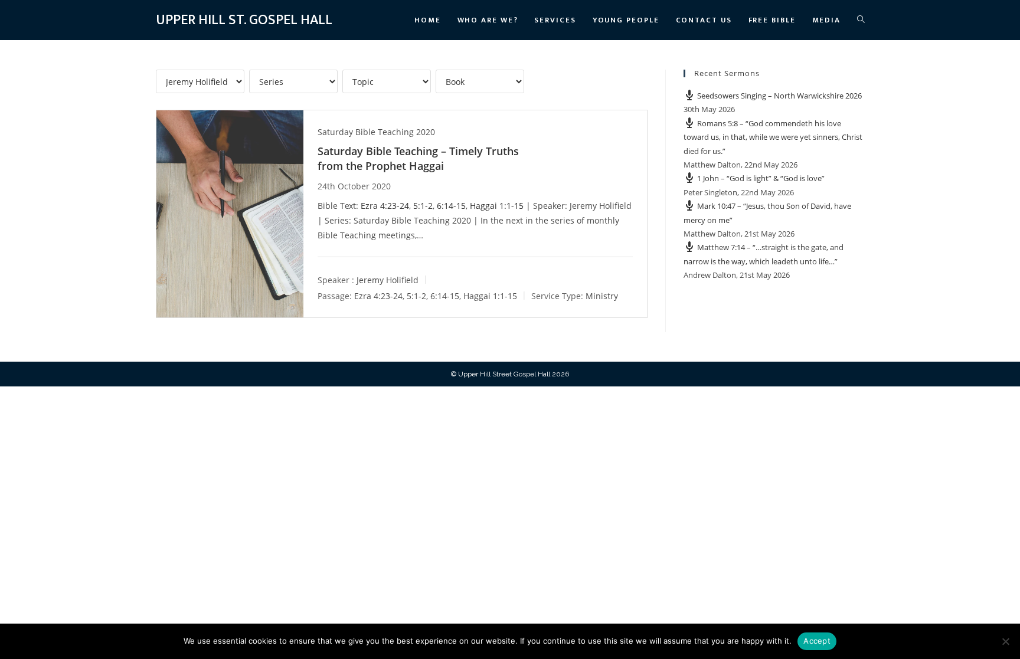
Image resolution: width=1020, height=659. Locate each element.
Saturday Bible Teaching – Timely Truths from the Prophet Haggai (418, 158)
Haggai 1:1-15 (497, 205)
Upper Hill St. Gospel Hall (244, 20)
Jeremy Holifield (388, 280)
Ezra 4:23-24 (385, 205)
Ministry (602, 295)
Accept (817, 640)
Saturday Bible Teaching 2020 (376, 131)
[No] (1005, 641)
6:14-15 (451, 205)
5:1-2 (423, 205)
